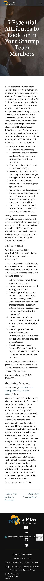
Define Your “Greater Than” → (31, 495)
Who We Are (27, 554)
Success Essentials (31, 566)
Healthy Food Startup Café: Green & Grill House (19, 390)
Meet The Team (31, 562)
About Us (16, 554)
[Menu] (39, 3)
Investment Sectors (22, 558)
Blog (7, 566)
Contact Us (16, 566)
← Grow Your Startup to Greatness (11, 497)
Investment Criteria (14, 562)
